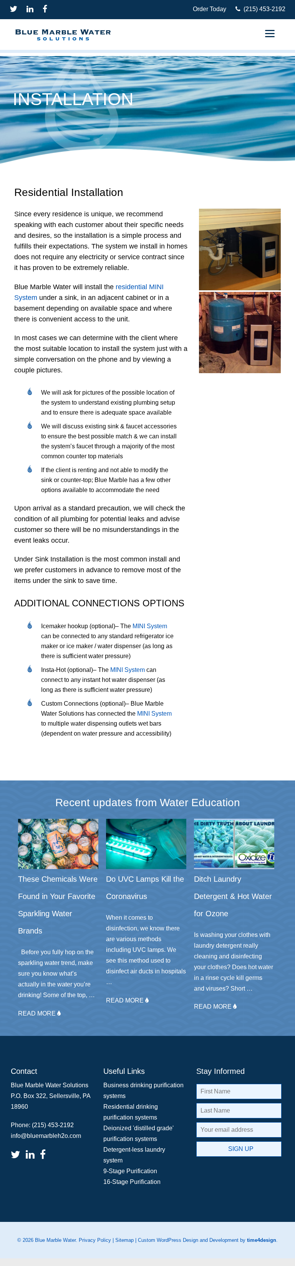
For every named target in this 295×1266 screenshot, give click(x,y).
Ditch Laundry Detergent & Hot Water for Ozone (233, 896)
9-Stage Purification (130, 1171)
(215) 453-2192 (262, 9)
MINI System (150, 626)
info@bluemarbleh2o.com (46, 1136)
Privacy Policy (95, 1240)
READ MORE (37, 1013)
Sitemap (124, 1240)
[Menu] (269, 33)
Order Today (209, 9)
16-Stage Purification (132, 1182)
